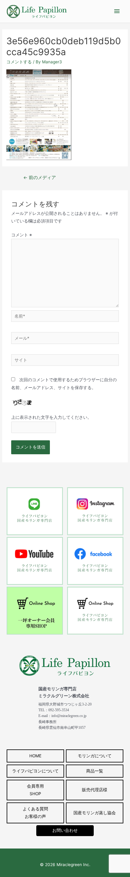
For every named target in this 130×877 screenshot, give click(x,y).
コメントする (19, 61)
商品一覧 (94, 771)
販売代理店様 (94, 789)
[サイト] (65, 361)
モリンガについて (95, 755)
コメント (21, 234)
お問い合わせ (65, 830)
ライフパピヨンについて (35, 771)
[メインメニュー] (117, 11)
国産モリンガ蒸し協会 (94, 812)
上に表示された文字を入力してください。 (51, 417)
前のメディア (39, 177)
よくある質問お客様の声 (35, 812)
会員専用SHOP (35, 790)
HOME (35, 755)
